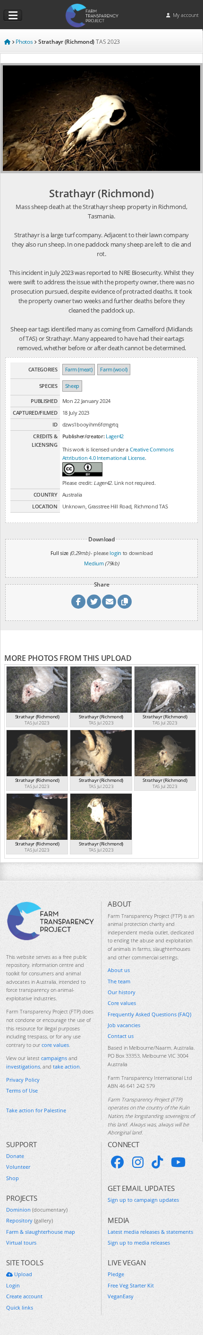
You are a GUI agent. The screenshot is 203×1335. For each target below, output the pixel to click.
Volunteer (18, 1166)
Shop (12, 1178)
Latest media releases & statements (150, 1231)
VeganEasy (121, 1296)
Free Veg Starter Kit (131, 1285)
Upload (22, 1274)
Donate (15, 1155)
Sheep (72, 385)
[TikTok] (157, 1162)
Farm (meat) (79, 369)
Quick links (19, 1307)
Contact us (121, 1035)
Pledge (116, 1274)
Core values (122, 1002)
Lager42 (115, 436)
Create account (24, 1296)
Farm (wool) (113, 369)
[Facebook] (117, 1162)
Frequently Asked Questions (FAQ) (149, 1014)
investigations (23, 1066)
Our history (121, 992)
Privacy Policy (23, 1079)
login (115, 552)
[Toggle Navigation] (12, 15)
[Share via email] (109, 602)
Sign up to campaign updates (143, 1199)
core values (55, 1044)
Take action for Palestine (36, 1110)
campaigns (54, 1058)
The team (119, 981)
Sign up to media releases (139, 1242)
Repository (29, 1220)
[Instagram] (138, 1162)
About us (119, 969)
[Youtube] (178, 1162)
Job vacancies (124, 1025)
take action (66, 1066)
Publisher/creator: (83, 436)
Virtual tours (21, 1242)
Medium (93, 563)
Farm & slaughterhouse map (40, 1231)
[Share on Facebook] (78, 602)
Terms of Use (22, 1090)
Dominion (37, 1209)
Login (13, 1285)
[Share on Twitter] (94, 602)
